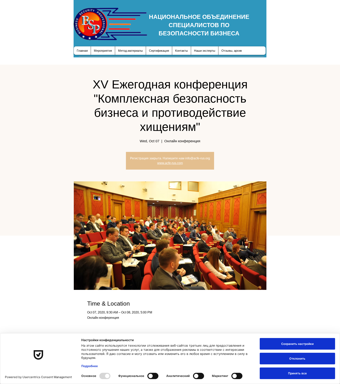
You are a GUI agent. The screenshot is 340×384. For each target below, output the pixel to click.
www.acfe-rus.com (170, 163)
